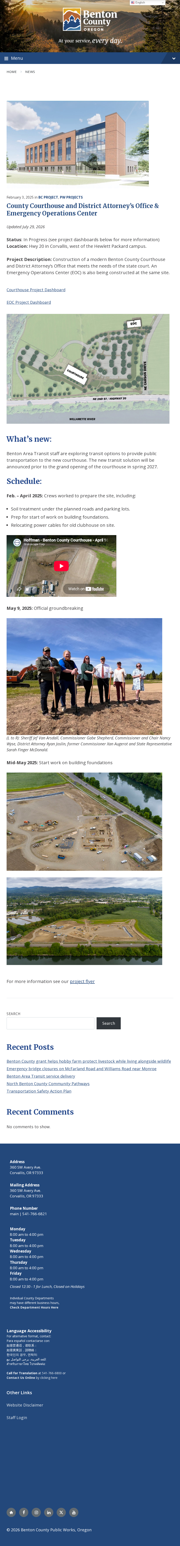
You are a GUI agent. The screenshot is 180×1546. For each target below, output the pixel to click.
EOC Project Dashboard (29, 302)
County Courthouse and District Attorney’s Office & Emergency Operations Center (83, 209)
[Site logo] (90, 25)
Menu (17, 58)
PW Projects (71, 197)
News (30, 71)
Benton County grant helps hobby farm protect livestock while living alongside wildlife (89, 1061)
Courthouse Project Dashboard (36, 289)
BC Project (48, 197)
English (140, 2)
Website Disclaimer (25, 1405)
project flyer (82, 981)
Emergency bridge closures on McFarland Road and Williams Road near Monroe (82, 1068)
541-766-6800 (52, 1373)
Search (14, 1013)
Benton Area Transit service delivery (41, 1076)
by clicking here (32, 1378)
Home (12, 71)
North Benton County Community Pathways (48, 1083)
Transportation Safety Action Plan (39, 1091)
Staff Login (17, 1417)
